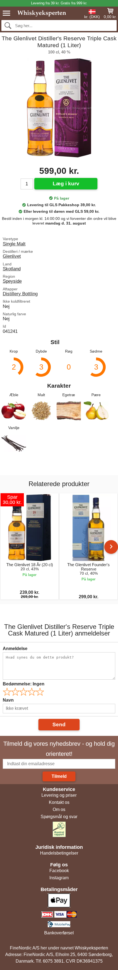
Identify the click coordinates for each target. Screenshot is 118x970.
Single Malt (14, 243)
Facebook (59, 870)
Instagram (59, 877)
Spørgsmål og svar (59, 816)
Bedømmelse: (23, 684)
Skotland (12, 268)
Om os (59, 809)
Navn (8, 700)
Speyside (12, 281)
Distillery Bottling (20, 293)
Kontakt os (59, 802)
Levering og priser (59, 795)
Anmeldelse (15, 648)
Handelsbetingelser (59, 853)
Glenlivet (12, 256)
